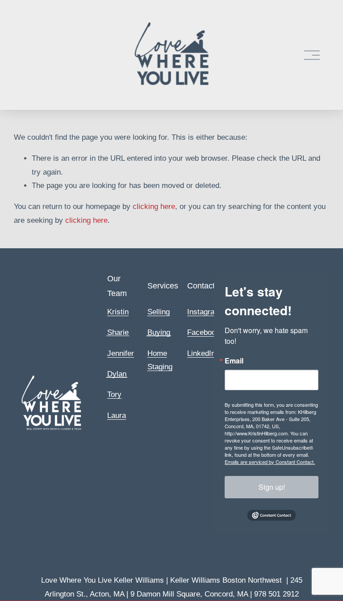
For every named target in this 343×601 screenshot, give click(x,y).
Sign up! (272, 487)
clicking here (154, 206)
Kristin (118, 312)
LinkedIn (201, 353)
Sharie (118, 332)
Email (234, 360)
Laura (116, 415)
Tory (114, 394)
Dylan (116, 374)
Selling (158, 312)
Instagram (204, 312)
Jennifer (120, 353)
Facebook (203, 332)
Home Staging (159, 360)
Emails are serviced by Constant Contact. (270, 461)
